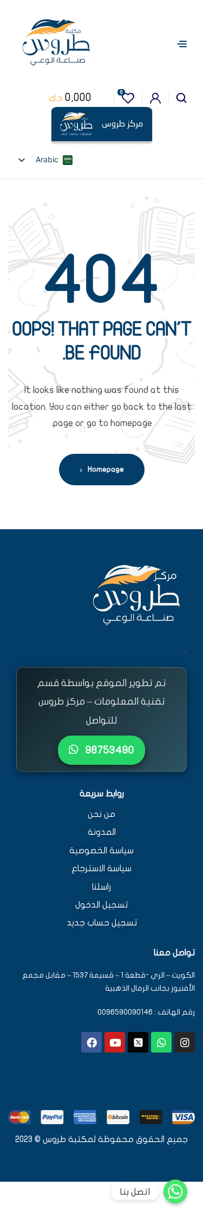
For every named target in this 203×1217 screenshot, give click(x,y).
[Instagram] (184, 1042)
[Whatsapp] (161, 1042)
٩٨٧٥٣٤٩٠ (108, 750)
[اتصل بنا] (175, 1191)
